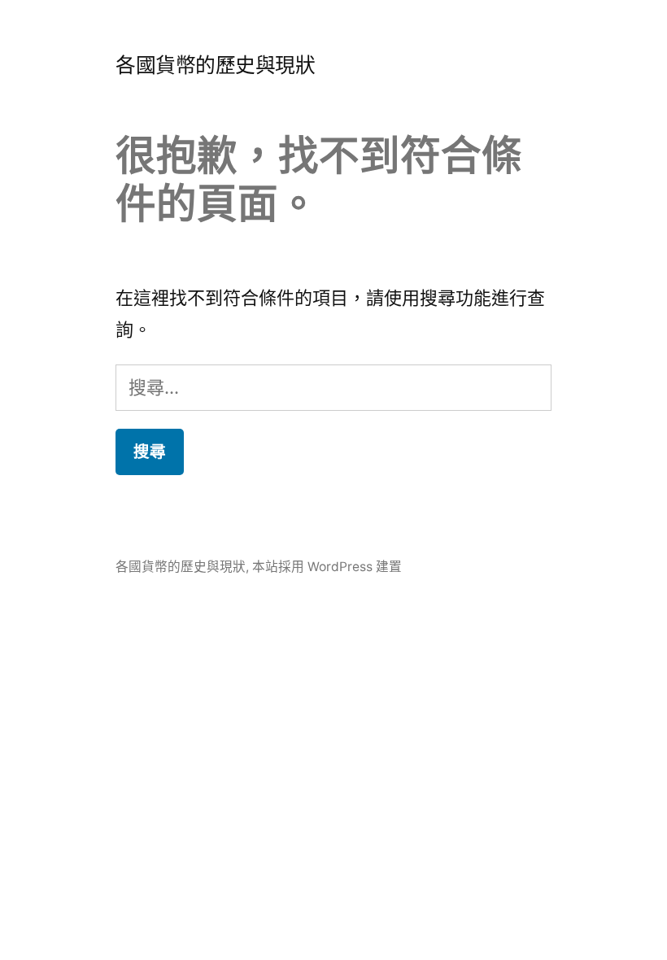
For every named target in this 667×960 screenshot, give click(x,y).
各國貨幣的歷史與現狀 (215, 65)
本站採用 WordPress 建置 (327, 566)
